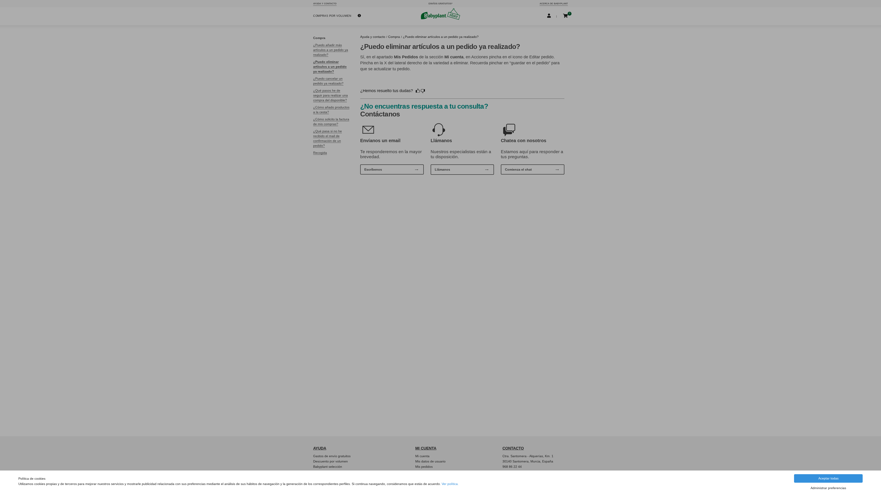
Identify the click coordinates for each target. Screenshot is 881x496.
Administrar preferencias (828, 488)
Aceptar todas (828, 478)
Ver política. (450, 484)
